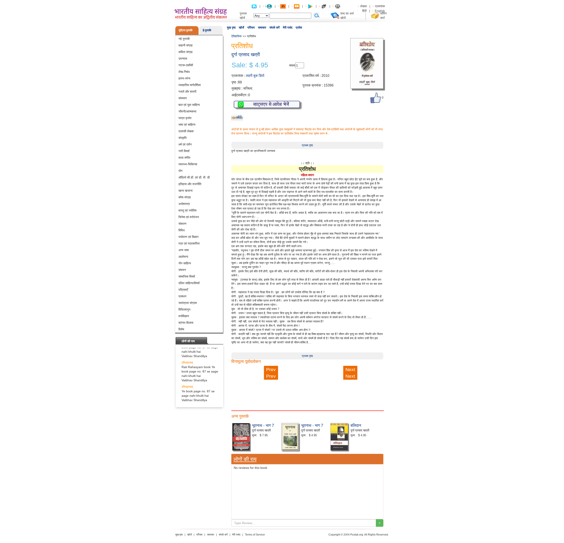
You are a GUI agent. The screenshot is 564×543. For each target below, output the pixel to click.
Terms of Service (255, 534)
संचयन (182, 270)
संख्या (292, 65)
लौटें (239, 117)
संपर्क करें (274, 27)
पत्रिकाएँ (183, 289)
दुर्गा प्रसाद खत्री (245, 54)
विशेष (181, 329)
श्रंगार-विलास (185, 322)
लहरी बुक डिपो (255, 75)
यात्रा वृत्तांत (184, 118)
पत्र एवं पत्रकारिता (189, 243)
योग (180, 171)
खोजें (241, 27)
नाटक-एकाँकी (185, 65)
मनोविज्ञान (183, 316)
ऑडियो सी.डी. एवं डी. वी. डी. (194, 177)
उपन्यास (182, 58)
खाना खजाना (185, 190)
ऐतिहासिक (236, 36)
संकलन (182, 223)
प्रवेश (299, 27)
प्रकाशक (380, 6)
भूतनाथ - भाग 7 (263, 425)
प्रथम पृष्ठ (307, 145)
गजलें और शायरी (187, 91)
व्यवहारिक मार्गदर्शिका (189, 85)
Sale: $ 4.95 (250, 65)
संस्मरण (182, 98)
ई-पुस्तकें (207, 30)
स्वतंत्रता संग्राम (187, 303)
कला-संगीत (184, 157)
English (380, 11)
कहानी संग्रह (185, 45)
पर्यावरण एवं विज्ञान (188, 237)
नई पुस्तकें (184, 38)
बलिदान (356, 425)
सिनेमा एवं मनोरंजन (188, 217)
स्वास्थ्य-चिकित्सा (187, 164)
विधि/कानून (184, 309)
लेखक (363, 6)
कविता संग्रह (185, 52)
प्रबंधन (182, 296)
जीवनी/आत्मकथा (187, 111)
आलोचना (183, 256)
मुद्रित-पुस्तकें (186, 30)
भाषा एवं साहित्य (186, 124)
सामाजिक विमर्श (186, 276)
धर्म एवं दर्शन (185, 144)
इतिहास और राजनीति (189, 184)
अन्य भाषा (183, 250)
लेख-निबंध (184, 72)
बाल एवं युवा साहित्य (189, 105)
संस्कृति (182, 138)
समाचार (262, 27)
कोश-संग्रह (184, 197)
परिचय (251, 27)
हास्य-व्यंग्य (184, 78)
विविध (181, 230)
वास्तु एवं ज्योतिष (187, 210)
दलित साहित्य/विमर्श (189, 283)
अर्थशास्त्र (184, 204)
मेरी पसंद (287, 27)
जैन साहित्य (184, 263)
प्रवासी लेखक (186, 131)
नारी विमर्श (183, 151)
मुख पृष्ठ (231, 27)
